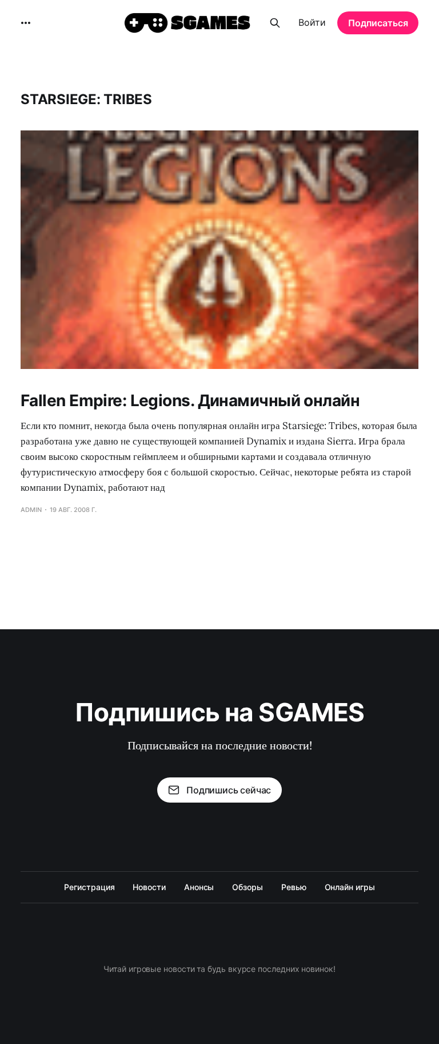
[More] (25, 22)
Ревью (293, 887)
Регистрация (89, 887)
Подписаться (378, 23)
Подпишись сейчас (228, 790)
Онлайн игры (350, 887)
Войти (312, 22)
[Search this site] (275, 22)
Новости (149, 887)
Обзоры (247, 887)
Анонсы (199, 887)
